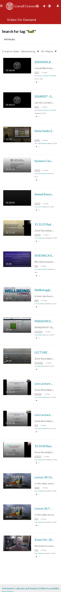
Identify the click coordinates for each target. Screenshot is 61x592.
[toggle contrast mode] (49, 6)
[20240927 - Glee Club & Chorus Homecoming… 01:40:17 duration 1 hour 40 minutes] (17, 99)
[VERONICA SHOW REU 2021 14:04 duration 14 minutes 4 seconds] (17, 259)
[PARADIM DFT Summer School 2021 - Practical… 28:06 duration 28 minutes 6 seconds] (17, 324)
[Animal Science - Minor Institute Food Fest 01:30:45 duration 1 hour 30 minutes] (17, 197)
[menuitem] (37, 6)
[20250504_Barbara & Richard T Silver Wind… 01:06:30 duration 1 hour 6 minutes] (17, 65)
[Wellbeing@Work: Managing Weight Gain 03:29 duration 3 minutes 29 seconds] (17, 293)
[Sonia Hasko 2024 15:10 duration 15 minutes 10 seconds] (17, 134)
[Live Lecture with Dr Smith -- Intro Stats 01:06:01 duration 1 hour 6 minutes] (17, 387)
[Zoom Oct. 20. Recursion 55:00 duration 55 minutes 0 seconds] (17, 543)
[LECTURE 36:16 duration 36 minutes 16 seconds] (17, 355)
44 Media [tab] (9, 39)
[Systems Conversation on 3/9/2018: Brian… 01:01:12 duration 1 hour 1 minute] (17, 164)
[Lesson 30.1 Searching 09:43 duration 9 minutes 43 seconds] (17, 480)
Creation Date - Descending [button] (18, 51)
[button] (57, 5)
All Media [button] (47, 51)
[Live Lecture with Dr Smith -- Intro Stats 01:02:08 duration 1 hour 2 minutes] (17, 418)
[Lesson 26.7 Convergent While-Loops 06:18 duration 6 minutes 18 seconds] (17, 512)
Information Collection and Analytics (20, 588)
